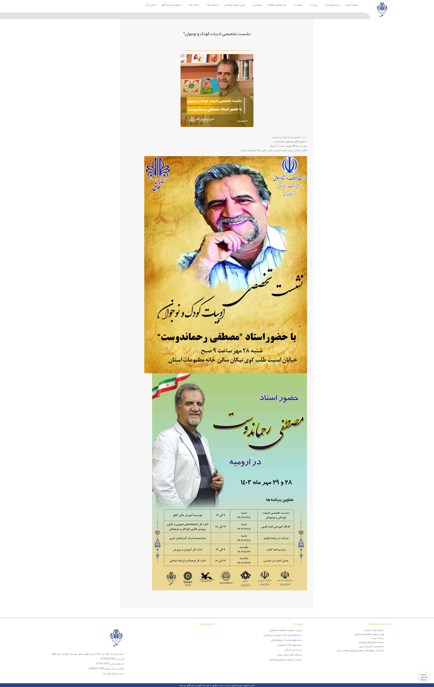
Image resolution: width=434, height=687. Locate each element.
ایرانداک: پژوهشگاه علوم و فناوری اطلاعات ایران (360, 650)
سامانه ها (194, 5)
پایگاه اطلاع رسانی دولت (288, 654)
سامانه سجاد (377, 638)
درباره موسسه (333, 5)
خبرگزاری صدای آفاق (171, 5)
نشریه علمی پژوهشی (234, 5)
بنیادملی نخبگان (292, 650)
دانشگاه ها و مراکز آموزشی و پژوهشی (281, 635)
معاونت (299, 5)
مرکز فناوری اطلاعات (277, 5)
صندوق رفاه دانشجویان (288, 645)
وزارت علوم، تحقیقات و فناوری (369, 634)
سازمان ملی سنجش (374, 630)
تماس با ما (151, 5)
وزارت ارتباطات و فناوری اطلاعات (284, 659)
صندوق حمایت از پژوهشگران (285, 640)
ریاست (314, 5)
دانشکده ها (213, 5)
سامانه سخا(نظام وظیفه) (371, 642)
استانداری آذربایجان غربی (371, 646)
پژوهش (258, 5)
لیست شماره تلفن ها (113, 673)
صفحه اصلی (351, 5)
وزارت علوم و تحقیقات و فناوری (284, 630)
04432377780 (96, 668)
